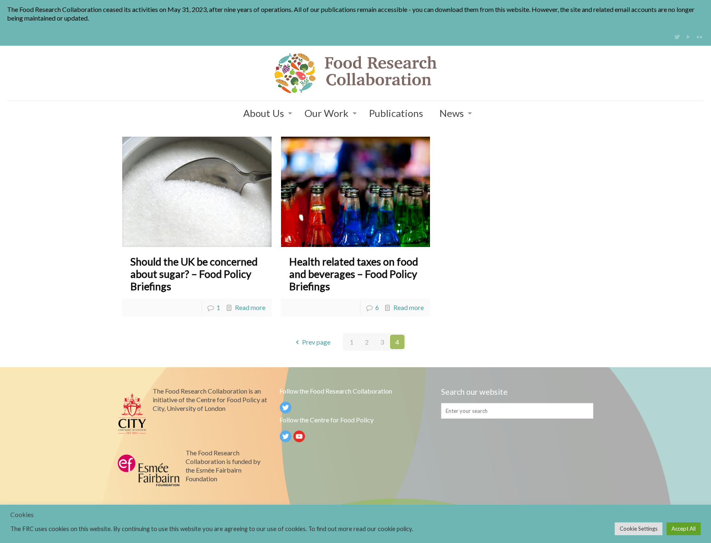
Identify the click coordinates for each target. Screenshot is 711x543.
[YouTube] (688, 36)
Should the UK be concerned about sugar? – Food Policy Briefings (194, 273)
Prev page (316, 342)
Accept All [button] (684, 528)
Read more (250, 307)
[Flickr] (699, 36)
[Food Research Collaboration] (355, 73)
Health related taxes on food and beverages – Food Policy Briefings (353, 273)
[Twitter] (677, 36)
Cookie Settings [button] (639, 528)
